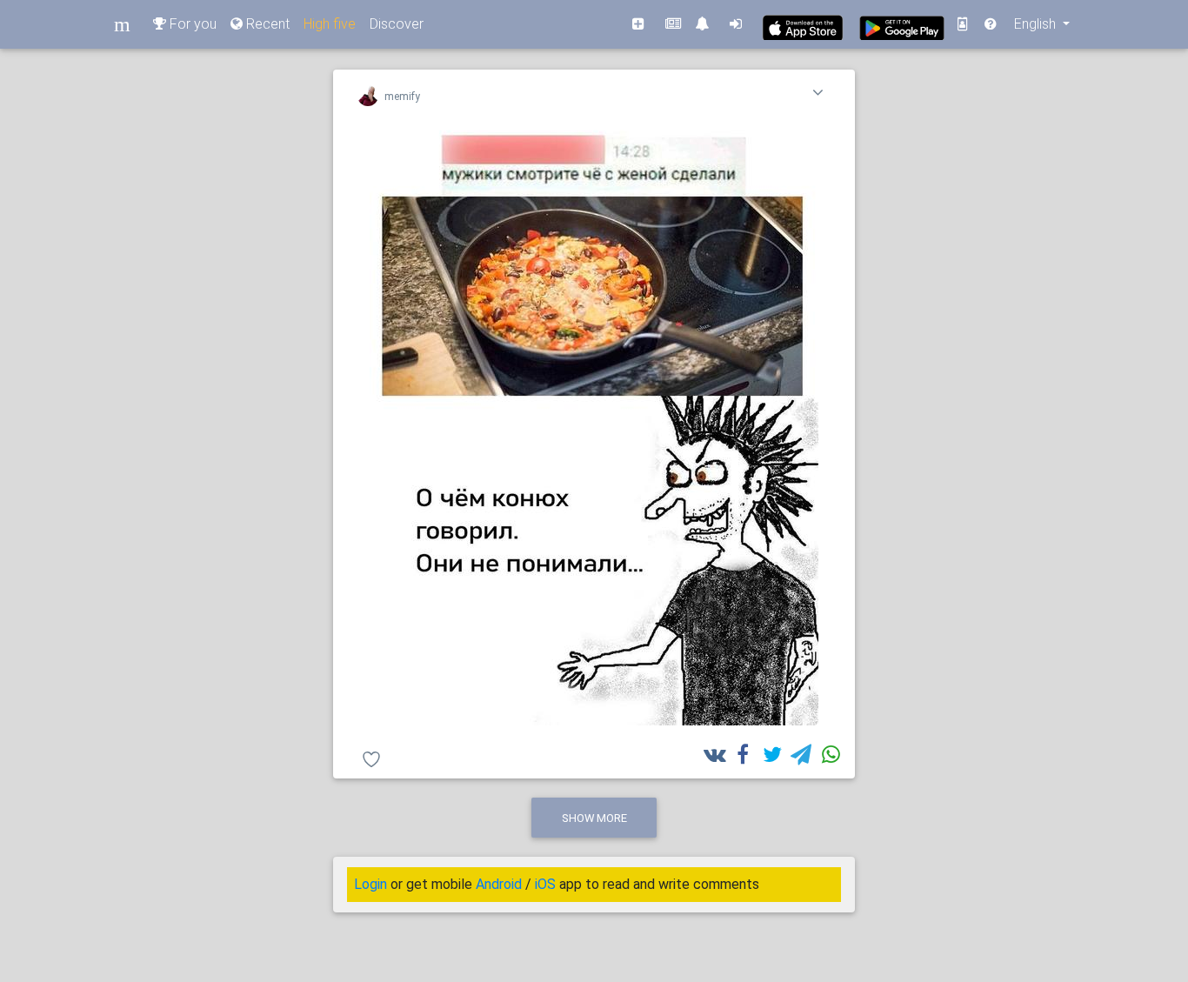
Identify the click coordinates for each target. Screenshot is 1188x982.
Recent (266, 24)
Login (370, 884)
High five (330, 24)
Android (499, 884)
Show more (594, 818)
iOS (545, 884)
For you (191, 24)
